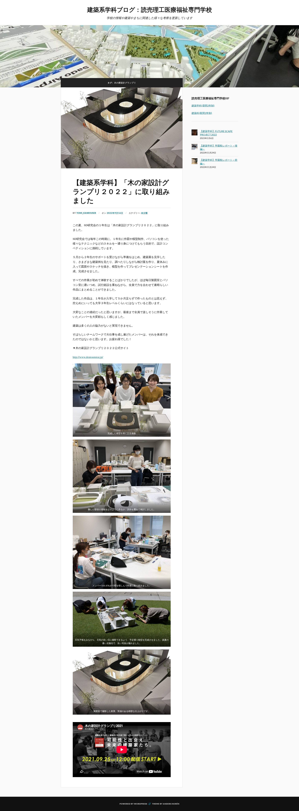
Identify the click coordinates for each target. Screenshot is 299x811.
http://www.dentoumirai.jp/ (88, 357)
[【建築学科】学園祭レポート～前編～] (194, 161)
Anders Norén (171, 804)
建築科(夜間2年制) (202, 112)
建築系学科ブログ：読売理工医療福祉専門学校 (149, 9)
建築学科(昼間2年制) (203, 105)
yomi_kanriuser (86, 213)
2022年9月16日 (115, 213)
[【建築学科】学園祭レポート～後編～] (194, 147)
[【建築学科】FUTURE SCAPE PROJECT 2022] (194, 132)
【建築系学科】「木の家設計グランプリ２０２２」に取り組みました (121, 191)
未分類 (144, 213)
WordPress (140, 804)
